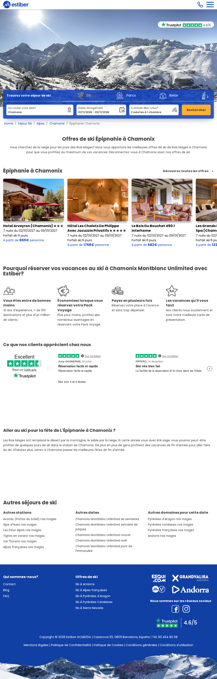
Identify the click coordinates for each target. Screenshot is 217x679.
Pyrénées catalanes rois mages (170, 525)
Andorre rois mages (162, 536)
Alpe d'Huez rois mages (20, 525)
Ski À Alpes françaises (91, 590)
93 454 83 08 (168, 637)
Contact (9, 584)
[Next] (207, 97)
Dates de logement (90, 108)
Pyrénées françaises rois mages (171, 530)
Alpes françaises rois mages (23, 547)
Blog (6, 590)
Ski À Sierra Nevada (89, 608)
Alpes (41, 123)
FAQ (6, 596)
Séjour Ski (25, 123)
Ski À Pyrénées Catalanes (94, 602)
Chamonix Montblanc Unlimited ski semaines (107, 519)
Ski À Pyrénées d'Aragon (92, 596)
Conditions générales (141, 645)
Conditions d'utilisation (176, 645)
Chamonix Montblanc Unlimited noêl (101, 541)
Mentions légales (36, 645)
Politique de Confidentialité (71, 645)
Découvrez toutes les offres (186, 171)
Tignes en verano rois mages (24, 536)
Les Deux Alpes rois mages (22, 530)
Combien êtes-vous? (144, 108)
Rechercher (196, 110)
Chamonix (57, 123)
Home (8, 123)
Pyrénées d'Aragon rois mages (170, 519)
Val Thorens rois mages (20, 541)
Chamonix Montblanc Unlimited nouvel (102, 535)
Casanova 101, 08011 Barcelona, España (121, 637)
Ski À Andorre (85, 584)
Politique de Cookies (108, 645)
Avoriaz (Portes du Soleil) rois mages (29, 519)
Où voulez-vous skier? (22, 108)
